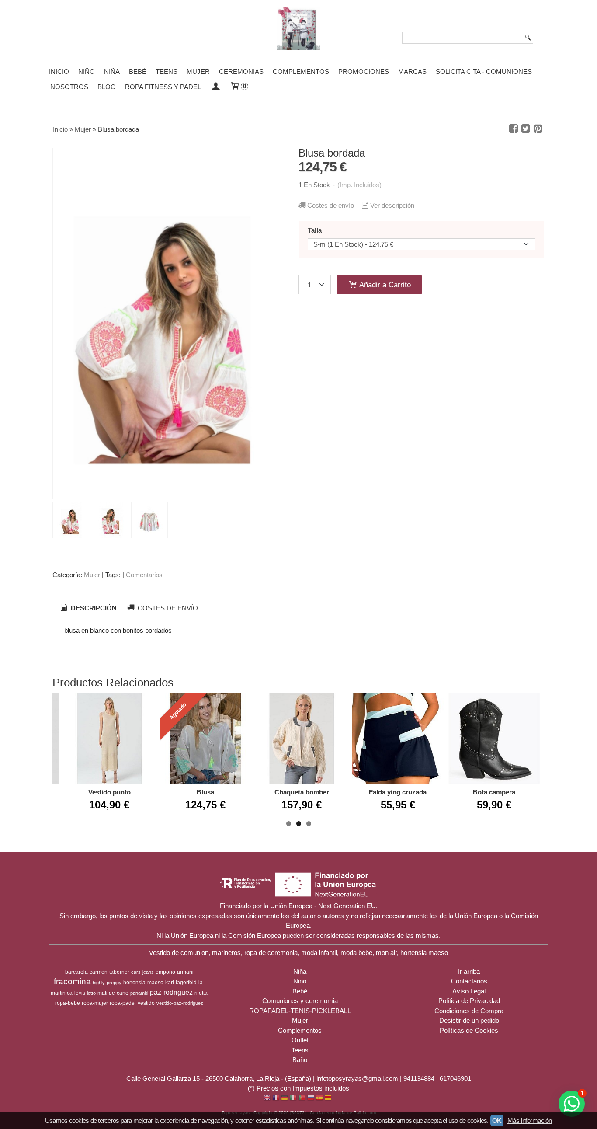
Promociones (363, 71)
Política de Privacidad (469, 1000)
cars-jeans (142, 972)
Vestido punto (109, 792)
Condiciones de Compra (468, 1010)
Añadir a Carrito (384, 284)
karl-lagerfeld (181, 982)
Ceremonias (241, 71)
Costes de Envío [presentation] (167, 608)
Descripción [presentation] (93, 608)
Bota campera (494, 792)
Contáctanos (469, 981)
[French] (275, 1098)
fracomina (72, 981)
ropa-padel (123, 1003)
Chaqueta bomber (301, 792)
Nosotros (69, 87)
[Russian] (310, 1098)
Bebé (137, 71)
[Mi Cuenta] (215, 86)
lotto (91, 993)
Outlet (300, 1040)
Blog (106, 87)
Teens (166, 71)
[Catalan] (329, 1098)
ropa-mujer (95, 1003)
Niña (112, 71)
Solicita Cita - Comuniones (484, 71)
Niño (86, 71)
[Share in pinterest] (538, 129)
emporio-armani (175, 972)
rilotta (201, 993)
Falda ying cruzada (398, 792)
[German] (284, 1098)
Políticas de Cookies (469, 1030)
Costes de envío (330, 205)
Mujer (198, 71)
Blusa (205, 792)
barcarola (76, 972)
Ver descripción (392, 205)
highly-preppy (107, 982)
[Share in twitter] (526, 129)
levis (79, 993)
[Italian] (293, 1098)
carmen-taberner (109, 972)
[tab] (87, 608)
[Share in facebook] (513, 129)
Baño (299, 1059)
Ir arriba (469, 971)
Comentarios (144, 574)
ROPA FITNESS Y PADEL (163, 87)
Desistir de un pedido (469, 1020)
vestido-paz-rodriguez (179, 1003)
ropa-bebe (67, 1003)
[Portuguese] (301, 1098)
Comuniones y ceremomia (300, 1000)
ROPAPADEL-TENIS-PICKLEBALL (300, 1010)
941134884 (418, 1078)
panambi (139, 993)
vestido (146, 1003)
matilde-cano (112, 993)
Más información (529, 1120)
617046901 (455, 1078)
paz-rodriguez (171, 992)
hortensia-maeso (143, 982)
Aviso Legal (469, 991)
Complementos (301, 71)
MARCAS (412, 71)
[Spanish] (319, 1098)
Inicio (59, 71)
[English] (267, 1098)
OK (497, 1120)
